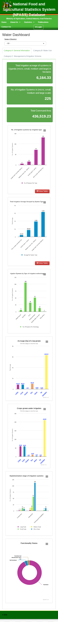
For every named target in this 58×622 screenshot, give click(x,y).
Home (4, 22)
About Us (14, 22)
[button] (25, 43)
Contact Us (6, 27)
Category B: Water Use (42, 51)
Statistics (28, 22)
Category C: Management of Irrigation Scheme (22, 56)
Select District (10, 39)
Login (39, 27)
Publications (43, 22)
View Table (43, 191)
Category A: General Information (17, 51)
